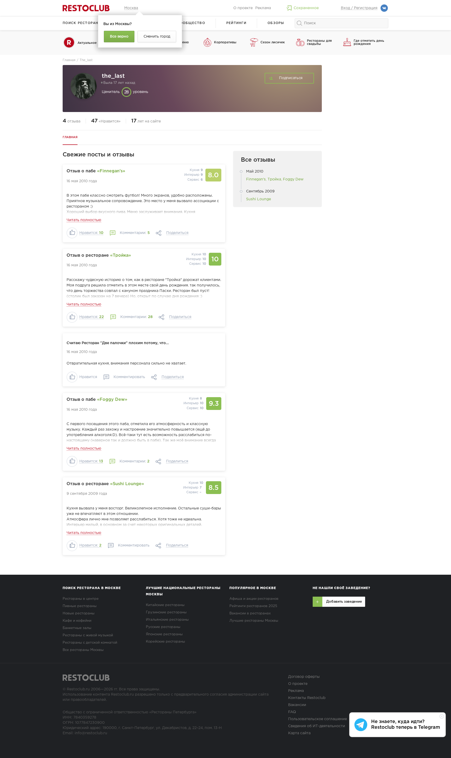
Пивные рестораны (80, 606)
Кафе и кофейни (77, 620)
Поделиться (177, 232)
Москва (131, 8)
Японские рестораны (164, 634)
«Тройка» (120, 255)
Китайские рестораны (165, 605)
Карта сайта (299, 733)
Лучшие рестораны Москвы (253, 620)
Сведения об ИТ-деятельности (316, 726)
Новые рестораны (78, 613)
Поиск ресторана (82, 23)
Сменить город (157, 36)
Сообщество (191, 23)
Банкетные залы (77, 628)
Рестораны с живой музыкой (88, 635)
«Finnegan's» (111, 171)
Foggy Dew (293, 179)
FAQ (292, 712)
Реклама (263, 8)
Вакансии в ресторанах (250, 613)
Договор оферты (304, 676)
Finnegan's (256, 179)
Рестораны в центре (81, 598)
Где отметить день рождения (369, 42)
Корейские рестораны (165, 641)
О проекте (243, 8)
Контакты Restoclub (306, 698)
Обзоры (276, 23)
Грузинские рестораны (166, 612)
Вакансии (297, 705)
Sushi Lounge (258, 199)
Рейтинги (236, 23)
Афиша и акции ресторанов (253, 598)
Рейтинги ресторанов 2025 (253, 606)
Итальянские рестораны (167, 619)
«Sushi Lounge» (127, 484)
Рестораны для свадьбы (319, 42)
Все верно (119, 36)
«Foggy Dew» (112, 400)
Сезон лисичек (272, 42)
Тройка (274, 179)
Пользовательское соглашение (317, 719)
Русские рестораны (163, 627)
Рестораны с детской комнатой (90, 642)
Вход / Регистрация (359, 8)
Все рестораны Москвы (83, 650)
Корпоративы (225, 42)
